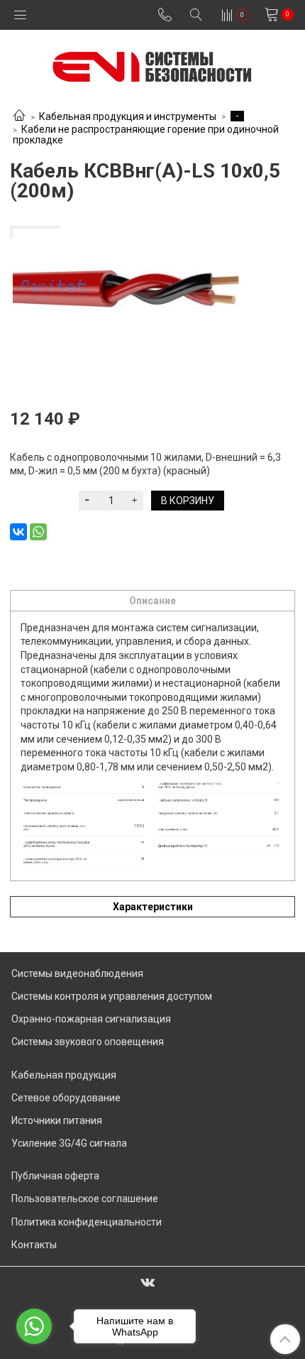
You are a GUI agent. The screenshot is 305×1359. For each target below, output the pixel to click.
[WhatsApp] (38, 531)
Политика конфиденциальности (86, 1222)
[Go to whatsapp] (34, 1326)
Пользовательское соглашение (84, 1198)
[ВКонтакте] (18, 531)
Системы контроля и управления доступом (111, 996)
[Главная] (19, 116)
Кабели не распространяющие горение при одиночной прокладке (146, 135)
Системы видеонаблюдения (77, 973)
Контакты (34, 1244)
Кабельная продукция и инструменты (127, 116)
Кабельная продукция (63, 1075)
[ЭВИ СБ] (152, 64)
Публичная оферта (55, 1175)
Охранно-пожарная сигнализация (91, 1019)
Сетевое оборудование (66, 1097)
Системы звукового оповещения (87, 1041)
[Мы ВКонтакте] (147, 1281)
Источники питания (56, 1120)
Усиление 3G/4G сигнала (69, 1143)
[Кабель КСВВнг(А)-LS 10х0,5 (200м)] (152, 300)
